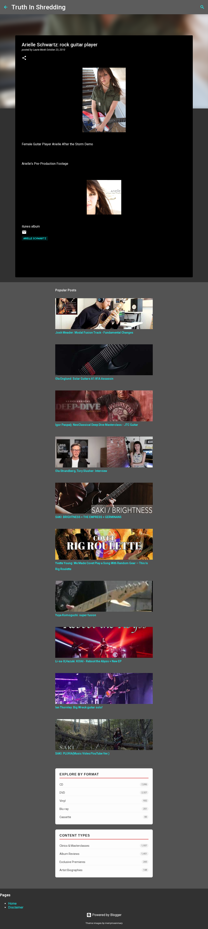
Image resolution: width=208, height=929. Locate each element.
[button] (24, 58)
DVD (103, 792)
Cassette (103, 817)
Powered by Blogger (106, 915)
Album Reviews (103, 853)
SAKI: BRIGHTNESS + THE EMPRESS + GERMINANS (88, 517)
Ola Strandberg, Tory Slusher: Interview (81, 471)
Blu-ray (103, 809)
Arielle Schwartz (34, 238)
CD (103, 784)
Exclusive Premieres (103, 862)
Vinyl (103, 800)
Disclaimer (15, 907)
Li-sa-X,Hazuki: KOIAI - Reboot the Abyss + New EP (88, 661)
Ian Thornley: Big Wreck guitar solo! (79, 707)
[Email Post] (24, 233)
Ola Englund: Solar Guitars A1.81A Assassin (84, 378)
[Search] (71, 7)
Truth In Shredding (38, 7)
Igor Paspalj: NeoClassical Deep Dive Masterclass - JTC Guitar (96, 424)
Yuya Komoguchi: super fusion (75, 615)
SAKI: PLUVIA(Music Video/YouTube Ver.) (82, 753)
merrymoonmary (113, 923)
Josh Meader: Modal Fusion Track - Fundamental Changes (94, 332)
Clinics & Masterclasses (103, 845)
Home (12, 903)
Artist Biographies (103, 870)
